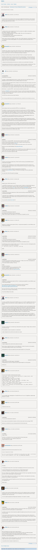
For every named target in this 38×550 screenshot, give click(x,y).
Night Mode (10, 548)
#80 (18, 402)
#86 (18, 502)
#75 (18, 322)
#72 (18, 254)
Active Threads (3, 4)
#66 (18, 134)
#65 (20, 103)
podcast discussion (19, 146)
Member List (17, 548)
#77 (18, 355)
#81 (18, 412)
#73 (20, 275)
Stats (13, 548)
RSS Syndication (22, 548)
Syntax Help (3, 548)
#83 (21, 445)
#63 (20, 46)
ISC (13, 187)
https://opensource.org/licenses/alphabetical (9, 285)
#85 (17, 488)
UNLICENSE (26, 187)
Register (15, 4)
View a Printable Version (5, 545)
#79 (18, 391)
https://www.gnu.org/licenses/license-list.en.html (9, 286)
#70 (18, 220)
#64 (17, 71)
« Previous (30, 7)
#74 (18, 297)
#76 (18, 337)
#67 (18, 157)
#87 (18, 527)
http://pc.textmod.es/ (16, 269)
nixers (2, 1)
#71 (18, 231)
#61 (18, 14)
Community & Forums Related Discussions (18, 7)
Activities (8, 4)
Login (12, 4)
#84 (18, 461)
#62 (18, 26)
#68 (18, 179)
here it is (16, 143)
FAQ (6, 548)
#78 (18, 370)
